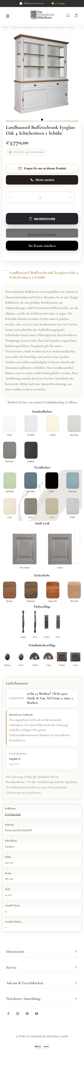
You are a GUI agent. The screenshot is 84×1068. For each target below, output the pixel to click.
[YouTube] (36, 1013)
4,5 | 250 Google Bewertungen (52, 3)
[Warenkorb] (76, 15)
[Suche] (69, 15)
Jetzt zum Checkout (42, 234)
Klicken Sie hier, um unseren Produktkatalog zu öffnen (42, 402)
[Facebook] (8, 1013)
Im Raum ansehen (42, 245)
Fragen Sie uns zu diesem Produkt (45, 168)
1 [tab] (42, 120)
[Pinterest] (27, 1013)
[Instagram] (17, 1013)
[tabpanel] (42, 73)
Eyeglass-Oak (13, 814)
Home (5, 27)
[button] (7, 16)
